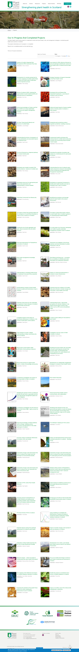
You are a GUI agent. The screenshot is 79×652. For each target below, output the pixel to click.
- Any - (68, 56)
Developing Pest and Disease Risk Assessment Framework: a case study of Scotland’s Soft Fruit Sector (59, 94)
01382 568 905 (29, 637)
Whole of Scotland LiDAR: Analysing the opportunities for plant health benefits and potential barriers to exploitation (27, 94)
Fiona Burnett (25, 440)
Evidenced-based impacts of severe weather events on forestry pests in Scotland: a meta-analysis (60, 109)
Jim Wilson (57, 424)
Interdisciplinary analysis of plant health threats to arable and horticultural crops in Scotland (27, 289)
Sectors (31, 3)
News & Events (51, 3)
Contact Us (67, 3)
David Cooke (25, 245)
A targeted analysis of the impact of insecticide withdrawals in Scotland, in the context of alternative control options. (27, 319)
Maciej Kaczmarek (59, 143)
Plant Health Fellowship (55, 377)
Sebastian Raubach (59, 562)
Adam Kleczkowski (59, 292)
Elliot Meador (58, 415)
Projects (44, 3)
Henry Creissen (25, 65)
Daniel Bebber (25, 292)
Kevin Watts (24, 576)
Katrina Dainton (25, 412)
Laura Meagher (58, 80)
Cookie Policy (57, 635)
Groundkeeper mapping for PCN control (60, 422)
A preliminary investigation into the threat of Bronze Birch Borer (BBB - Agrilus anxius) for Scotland (27, 409)
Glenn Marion (58, 487)
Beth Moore (57, 68)
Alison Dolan (58, 501)
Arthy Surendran (58, 187)
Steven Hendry (58, 335)
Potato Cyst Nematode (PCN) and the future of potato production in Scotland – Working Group (60, 439)
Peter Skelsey (25, 83)
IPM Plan (59, 3)
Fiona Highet (25, 592)
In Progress (58, 56)
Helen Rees (24, 307)
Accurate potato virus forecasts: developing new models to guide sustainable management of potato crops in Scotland (60, 229)
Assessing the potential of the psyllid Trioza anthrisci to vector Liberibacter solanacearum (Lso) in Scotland (27, 589)
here (32, 46)
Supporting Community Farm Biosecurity (26, 197)
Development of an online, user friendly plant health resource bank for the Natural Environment (60, 544)
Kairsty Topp (57, 217)
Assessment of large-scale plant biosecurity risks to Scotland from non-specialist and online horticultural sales (27, 469)
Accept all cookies (66, 650)
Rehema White (58, 365)
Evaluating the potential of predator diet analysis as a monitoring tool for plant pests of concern (60, 154)
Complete (64, 56)
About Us (25, 3)
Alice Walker (58, 157)
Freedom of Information (59, 638)
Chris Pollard (25, 350)
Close (70, 648)
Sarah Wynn (24, 322)
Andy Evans (24, 531)
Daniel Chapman (25, 428)
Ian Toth (57, 442)
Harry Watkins (58, 275)
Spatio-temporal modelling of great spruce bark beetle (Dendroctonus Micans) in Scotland (60, 484)
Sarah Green (25, 142)
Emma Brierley (25, 199)
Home (9, 30)
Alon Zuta (24, 97)
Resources (37, 3)
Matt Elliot (57, 97)
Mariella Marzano (26, 337)
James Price (58, 247)
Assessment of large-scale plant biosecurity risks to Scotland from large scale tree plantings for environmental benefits (27, 454)
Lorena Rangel (25, 125)
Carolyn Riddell (58, 473)
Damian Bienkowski (59, 125)
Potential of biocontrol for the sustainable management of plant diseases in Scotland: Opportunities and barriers (27, 304)
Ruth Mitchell (58, 202)
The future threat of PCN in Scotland (26, 512)
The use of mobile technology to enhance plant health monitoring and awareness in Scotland (60, 559)
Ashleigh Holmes (59, 396)
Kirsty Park (57, 576)
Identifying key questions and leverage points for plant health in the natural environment (59, 199)
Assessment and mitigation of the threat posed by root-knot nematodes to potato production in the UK (60, 244)
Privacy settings (39, 647)
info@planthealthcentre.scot (31, 638)
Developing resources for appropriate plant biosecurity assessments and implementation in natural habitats (27, 184)
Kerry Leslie (57, 173)
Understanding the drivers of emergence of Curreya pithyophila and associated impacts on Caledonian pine (27, 139)
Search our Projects (42, 54)
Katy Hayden (25, 486)
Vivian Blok (24, 514)
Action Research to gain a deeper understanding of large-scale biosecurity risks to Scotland (26, 334)
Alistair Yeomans (63, 262)
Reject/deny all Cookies (56, 650)
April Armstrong (25, 503)
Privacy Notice (58, 636)
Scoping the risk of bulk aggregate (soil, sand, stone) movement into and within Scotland (26, 229)
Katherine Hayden (26, 546)
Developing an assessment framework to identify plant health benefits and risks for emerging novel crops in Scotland (60, 184)
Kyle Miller (57, 112)
